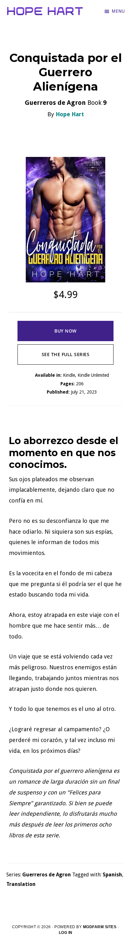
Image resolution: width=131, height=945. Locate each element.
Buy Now (65, 331)
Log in (65, 932)
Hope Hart (70, 114)
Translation (21, 884)
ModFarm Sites (100, 927)
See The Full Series (66, 354)
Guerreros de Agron (46, 875)
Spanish (112, 875)
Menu (118, 11)
